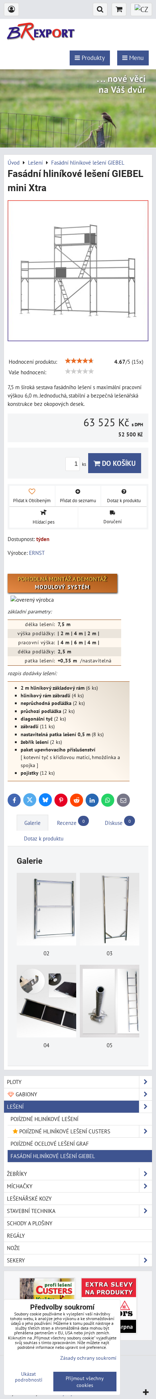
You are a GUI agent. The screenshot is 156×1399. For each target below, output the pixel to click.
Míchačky (19, 1186)
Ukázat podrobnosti (28, 1377)
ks (84, 464)
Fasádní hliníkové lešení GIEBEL (53, 1156)
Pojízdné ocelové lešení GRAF (50, 1143)
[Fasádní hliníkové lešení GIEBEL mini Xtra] (78, 271)
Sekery (16, 1260)
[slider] (79, 361)
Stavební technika (31, 1210)
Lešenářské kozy (29, 1198)
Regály (16, 1235)
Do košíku (118, 463)
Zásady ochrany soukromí (88, 1357)
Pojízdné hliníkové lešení (44, 1118)
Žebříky (17, 1173)
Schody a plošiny (29, 1223)
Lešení (15, 1106)
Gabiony (25, 1094)
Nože (13, 1247)
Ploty (14, 1081)
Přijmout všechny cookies (85, 1381)
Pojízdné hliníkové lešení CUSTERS (64, 1131)
